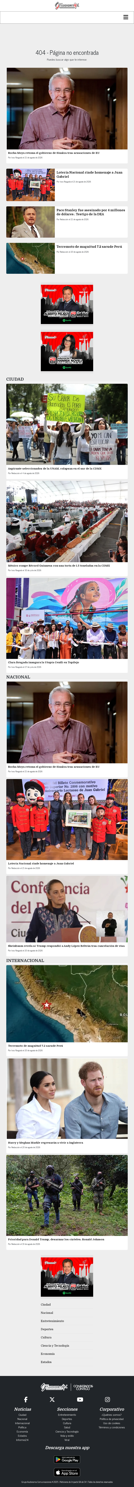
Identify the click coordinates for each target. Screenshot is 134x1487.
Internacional (22, 1423)
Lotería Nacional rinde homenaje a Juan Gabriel (41, 863)
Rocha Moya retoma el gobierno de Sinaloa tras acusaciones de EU (54, 153)
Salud (67, 1427)
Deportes (47, 1329)
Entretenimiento (52, 1321)
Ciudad (46, 1304)
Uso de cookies (111, 1423)
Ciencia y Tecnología (55, 1345)
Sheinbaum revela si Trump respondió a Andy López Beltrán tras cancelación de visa (66, 946)
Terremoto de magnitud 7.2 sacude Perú (89, 246)
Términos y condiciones (112, 1427)
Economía (48, 1354)
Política (22, 1427)
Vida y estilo (67, 1435)
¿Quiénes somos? (112, 1414)
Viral (67, 1439)
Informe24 (22, 1439)
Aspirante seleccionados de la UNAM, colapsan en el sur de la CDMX (55, 468)
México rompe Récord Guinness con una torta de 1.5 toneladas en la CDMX (59, 565)
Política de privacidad (112, 1418)
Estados (46, 1362)
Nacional (47, 1313)
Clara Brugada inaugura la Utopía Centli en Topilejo (43, 662)
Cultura (46, 1337)
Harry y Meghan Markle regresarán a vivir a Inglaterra (46, 1142)
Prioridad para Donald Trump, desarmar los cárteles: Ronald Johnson (56, 1239)
